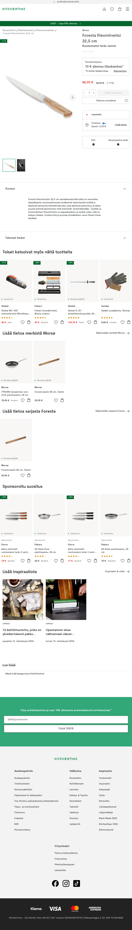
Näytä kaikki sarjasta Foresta (110, 411)
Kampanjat (104, 789)
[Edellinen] (6, 97)
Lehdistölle (60, 870)
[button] (88, 52)
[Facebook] (55, 883)
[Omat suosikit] (112, 9)
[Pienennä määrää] (84, 93)
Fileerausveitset (45, 30)
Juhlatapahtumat (107, 807)
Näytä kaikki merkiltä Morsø (110, 333)
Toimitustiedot (21, 784)
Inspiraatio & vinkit (115, 571)
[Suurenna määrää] (93, 93)
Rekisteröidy (120, 71)
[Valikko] (127, 9)
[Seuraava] (72, 97)
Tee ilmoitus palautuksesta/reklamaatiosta (36, 801)
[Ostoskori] (120, 9)
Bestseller (104, 801)
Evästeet (18, 818)
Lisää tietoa (121, 125)
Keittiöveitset (26, 30)
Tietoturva (19, 813)
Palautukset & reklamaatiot (28, 795)
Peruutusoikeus (22, 830)
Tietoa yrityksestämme (66, 853)
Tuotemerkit (105, 778)
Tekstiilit (74, 807)
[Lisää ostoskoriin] (29, 322)
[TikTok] (76, 883)
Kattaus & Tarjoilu (79, 795)
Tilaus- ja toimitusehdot (26, 807)
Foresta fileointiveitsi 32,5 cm (18, 33)
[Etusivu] (14, 9)
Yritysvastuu (60, 859)
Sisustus (74, 818)
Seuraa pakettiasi (23, 789)
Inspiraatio (104, 784)
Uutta (102, 795)
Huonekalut (75, 801)
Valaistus (74, 813)
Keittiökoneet (77, 784)
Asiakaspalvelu (22, 778)
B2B (16, 824)
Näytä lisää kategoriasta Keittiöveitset (24, 674)
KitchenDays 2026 (108, 824)
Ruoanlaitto (9, 30)
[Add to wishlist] (22, 322)
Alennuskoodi (106, 830)
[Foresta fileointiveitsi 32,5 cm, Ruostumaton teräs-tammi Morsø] (39, 97)
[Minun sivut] (104, 9)
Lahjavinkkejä (106, 813)
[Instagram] (66, 883)
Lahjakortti (75, 824)
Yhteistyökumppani (64, 865)
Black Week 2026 (108, 818)
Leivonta (74, 789)
